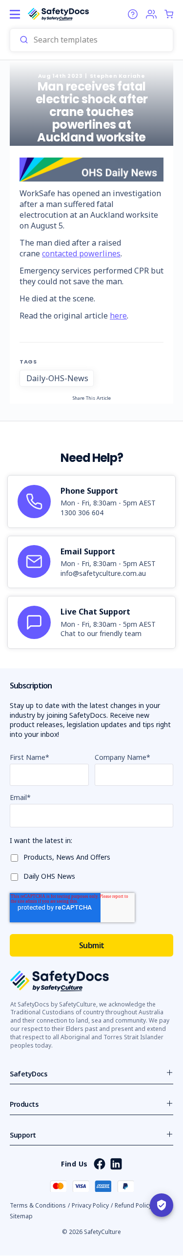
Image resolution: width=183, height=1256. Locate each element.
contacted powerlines (81, 253)
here (118, 315)
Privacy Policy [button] (90, 1205)
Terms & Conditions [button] (38, 1205)
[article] (91, 501)
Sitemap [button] (21, 1216)
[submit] (24, 40)
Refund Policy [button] (133, 1205)
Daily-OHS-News (57, 378)
